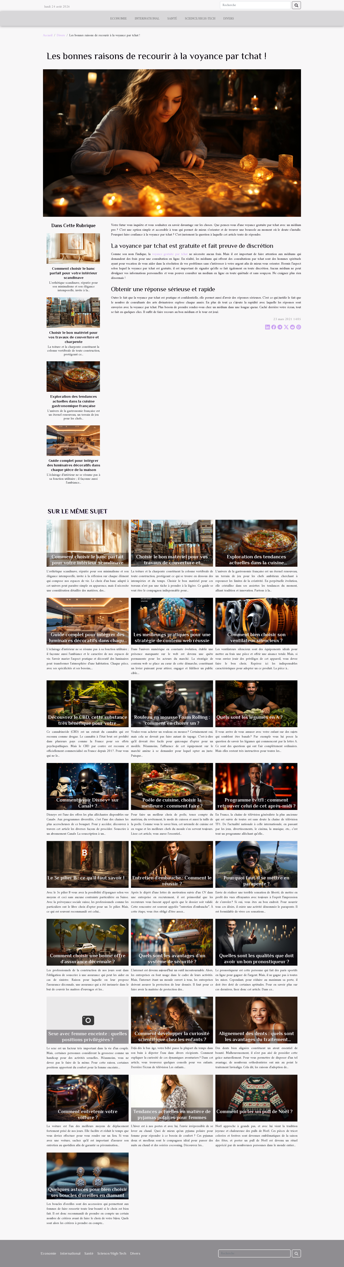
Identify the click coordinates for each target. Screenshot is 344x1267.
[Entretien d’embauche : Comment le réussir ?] (172, 864)
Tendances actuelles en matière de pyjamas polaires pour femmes (172, 1114)
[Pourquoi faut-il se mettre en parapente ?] (256, 864)
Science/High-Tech (200, 18)
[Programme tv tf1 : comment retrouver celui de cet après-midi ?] (256, 786)
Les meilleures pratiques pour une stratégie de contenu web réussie (172, 637)
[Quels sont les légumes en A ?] (256, 703)
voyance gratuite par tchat (170, 254)
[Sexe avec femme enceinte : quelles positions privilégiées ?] (88, 1020)
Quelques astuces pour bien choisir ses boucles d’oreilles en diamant (87, 1192)
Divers (228, 18)
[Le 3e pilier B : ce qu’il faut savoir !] (88, 864)
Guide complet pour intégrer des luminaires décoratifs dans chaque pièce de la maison (73, 465)
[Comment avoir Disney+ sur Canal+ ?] (88, 786)
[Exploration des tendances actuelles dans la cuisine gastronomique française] (73, 376)
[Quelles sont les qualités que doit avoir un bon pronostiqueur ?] (256, 942)
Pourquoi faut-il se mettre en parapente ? (256, 881)
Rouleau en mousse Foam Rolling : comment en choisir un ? (172, 720)
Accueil (47, 35)
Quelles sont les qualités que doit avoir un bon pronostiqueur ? (256, 958)
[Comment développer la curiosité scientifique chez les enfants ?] (172, 1020)
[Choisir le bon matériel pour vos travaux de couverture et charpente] (73, 312)
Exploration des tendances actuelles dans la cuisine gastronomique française (73, 401)
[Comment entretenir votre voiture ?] (88, 1098)
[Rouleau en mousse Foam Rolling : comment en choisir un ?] (172, 703)
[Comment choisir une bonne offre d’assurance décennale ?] (88, 942)
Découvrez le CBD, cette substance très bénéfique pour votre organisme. (87, 723)
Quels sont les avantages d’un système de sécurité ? (172, 958)
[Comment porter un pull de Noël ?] (256, 1098)
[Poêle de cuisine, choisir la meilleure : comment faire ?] (172, 786)
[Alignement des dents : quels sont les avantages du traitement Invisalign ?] (256, 1020)
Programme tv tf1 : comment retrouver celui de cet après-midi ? (256, 803)
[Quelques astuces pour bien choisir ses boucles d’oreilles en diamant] (88, 1176)
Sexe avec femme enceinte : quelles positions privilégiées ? (87, 1036)
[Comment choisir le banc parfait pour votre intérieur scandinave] (73, 248)
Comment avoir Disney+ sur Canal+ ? (87, 803)
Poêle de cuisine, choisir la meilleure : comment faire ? (172, 803)
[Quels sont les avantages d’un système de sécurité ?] (172, 942)
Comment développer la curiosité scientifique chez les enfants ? (172, 1036)
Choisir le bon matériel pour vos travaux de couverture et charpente (73, 337)
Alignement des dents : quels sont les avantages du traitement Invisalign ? (256, 1039)
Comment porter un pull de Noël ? (254, 1111)
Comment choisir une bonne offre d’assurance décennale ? (87, 958)
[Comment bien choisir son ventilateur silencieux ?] (256, 621)
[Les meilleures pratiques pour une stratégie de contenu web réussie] (172, 621)
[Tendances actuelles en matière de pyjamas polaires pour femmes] (172, 1098)
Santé (172, 18)
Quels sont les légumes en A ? (249, 717)
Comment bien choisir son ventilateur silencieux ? (256, 637)
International (147, 18)
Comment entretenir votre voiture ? (87, 1114)
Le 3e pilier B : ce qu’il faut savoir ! (86, 878)
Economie (118, 18)
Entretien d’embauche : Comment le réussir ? (172, 881)
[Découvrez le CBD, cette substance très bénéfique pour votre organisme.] (88, 703)
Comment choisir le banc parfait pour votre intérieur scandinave (73, 273)
